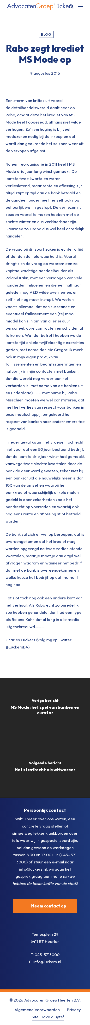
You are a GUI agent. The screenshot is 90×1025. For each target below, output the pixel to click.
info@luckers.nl (47, 961)
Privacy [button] (74, 1009)
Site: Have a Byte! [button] (48, 1016)
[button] (80, 6)
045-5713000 (47, 954)
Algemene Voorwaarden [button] (37, 1009)
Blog (46, 34)
